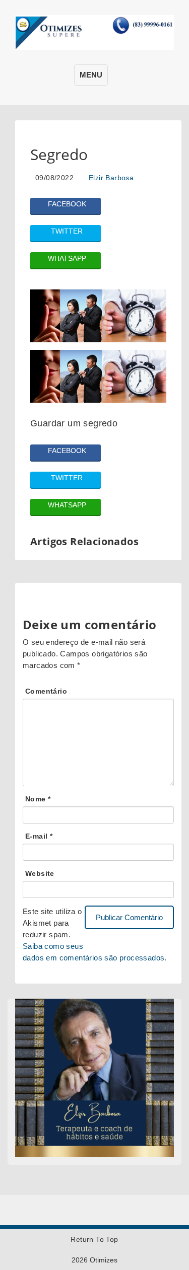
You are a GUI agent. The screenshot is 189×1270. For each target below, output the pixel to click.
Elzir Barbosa (111, 178)
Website (39, 873)
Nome (37, 799)
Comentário (46, 691)
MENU (91, 74)
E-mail (38, 836)
